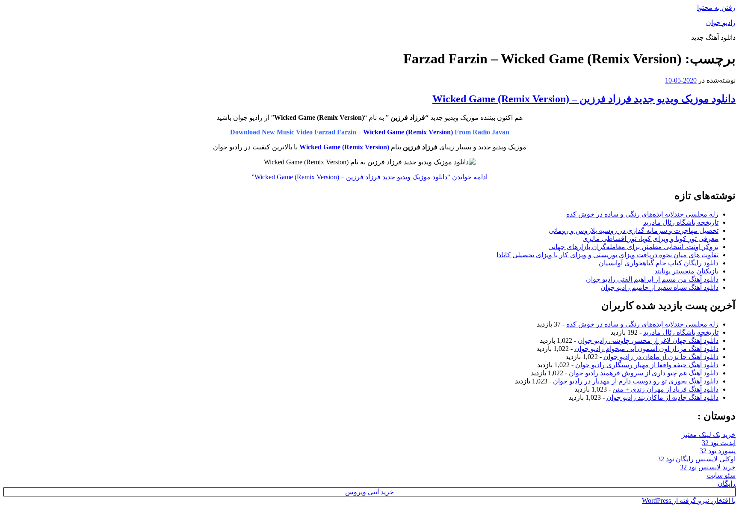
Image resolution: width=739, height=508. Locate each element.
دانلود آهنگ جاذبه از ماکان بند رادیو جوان (662, 397)
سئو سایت (721, 475)
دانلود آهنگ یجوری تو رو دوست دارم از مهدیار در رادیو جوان (635, 381)
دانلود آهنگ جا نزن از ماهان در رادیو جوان (660, 356)
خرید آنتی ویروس (369, 492)
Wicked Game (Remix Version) (408, 132)
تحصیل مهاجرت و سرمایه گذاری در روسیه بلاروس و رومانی (633, 230)
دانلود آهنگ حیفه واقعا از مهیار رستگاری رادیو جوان (646, 364)
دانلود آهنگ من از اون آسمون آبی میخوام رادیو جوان (646, 348)
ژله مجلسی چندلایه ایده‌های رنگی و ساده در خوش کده (642, 214)
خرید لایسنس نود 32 (708, 467)
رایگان (727, 483)
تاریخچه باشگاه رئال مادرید (680, 222)
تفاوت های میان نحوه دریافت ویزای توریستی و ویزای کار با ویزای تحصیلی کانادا (607, 254)
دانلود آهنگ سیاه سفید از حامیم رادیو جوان (659, 287)
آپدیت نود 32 (719, 442)
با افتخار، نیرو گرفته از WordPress (689, 500)
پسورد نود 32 (718, 451)
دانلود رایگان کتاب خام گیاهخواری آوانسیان (658, 263)
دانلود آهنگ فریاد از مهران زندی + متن (665, 389)
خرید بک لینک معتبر (709, 434)
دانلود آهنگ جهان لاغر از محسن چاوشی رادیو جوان (648, 340)
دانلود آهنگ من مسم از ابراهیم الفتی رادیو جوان (652, 279)
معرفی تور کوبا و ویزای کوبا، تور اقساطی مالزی (650, 238)
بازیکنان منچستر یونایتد (686, 271)
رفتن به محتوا (716, 7)
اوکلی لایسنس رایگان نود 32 (696, 459)
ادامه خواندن (369, 177)
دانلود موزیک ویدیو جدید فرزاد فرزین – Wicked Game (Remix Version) (584, 98)
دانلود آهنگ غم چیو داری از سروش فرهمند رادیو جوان (643, 373)
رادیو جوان (721, 22)
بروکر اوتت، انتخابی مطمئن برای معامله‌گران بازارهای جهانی (633, 246)
